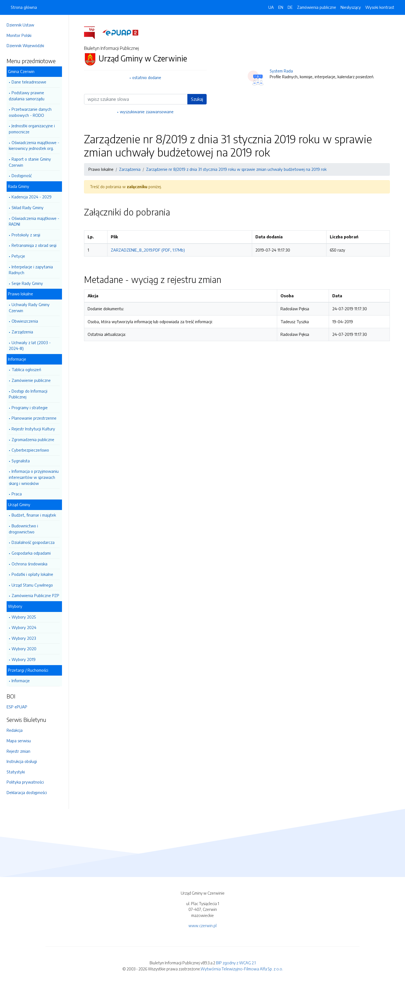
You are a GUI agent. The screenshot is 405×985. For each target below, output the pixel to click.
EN (280, 7)
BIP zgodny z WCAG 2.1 (236, 962)
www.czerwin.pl (202, 925)
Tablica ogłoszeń (26, 369)
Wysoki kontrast (379, 7)
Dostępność (22, 175)
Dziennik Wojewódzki (25, 45)
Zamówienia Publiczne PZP (35, 595)
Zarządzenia (22, 331)
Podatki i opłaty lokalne (32, 574)
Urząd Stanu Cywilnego (32, 584)
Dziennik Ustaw (20, 24)
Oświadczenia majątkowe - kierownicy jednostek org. (34, 145)
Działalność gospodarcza (33, 542)
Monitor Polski (19, 35)
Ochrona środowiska (29, 563)
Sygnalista (21, 460)
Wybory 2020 (24, 648)
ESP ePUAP (17, 706)
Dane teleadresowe (29, 81)
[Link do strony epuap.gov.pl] (120, 32)
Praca (17, 493)
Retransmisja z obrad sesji (34, 245)
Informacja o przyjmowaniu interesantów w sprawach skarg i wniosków (34, 477)
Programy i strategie (30, 407)
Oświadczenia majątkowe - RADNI (34, 221)
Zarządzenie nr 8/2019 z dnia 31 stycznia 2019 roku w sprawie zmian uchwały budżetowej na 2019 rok (236, 169)
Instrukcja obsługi (22, 761)
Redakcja (15, 730)
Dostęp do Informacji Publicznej (28, 394)
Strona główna (24, 7)
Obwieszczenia (25, 321)
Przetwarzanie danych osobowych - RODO (30, 112)
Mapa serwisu (19, 740)
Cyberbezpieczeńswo (30, 449)
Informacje (21, 680)
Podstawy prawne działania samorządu (26, 95)
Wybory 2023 (24, 638)
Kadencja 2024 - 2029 (32, 196)
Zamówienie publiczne (31, 380)
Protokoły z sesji (26, 234)
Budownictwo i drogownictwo (23, 528)
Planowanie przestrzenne (34, 417)
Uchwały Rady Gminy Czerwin (29, 307)
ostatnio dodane (146, 77)
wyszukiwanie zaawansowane (147, 111)
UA (271, 7)
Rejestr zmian (18, 751)
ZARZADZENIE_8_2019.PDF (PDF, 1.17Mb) (148, 249)
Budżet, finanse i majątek (34, 514)
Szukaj (197, 99)
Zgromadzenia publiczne (33, 439)
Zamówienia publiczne (316, 7)
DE (290, 7)
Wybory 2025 (24, 616)
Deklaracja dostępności (27, 792)
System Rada (281, 70)
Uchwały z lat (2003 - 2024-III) (30, 345)
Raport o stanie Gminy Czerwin (30, 162)
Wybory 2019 (24, 659)
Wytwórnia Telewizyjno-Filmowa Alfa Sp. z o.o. (242, 968)
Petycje (18, 255)
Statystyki (16, 771)
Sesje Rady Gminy (27, 283)
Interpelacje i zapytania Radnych (31, 269)
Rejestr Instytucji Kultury (33, 428)
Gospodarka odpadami (31, 552)
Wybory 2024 (24, 627)
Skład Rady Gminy (28, 207)
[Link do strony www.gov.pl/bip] (92, 32)
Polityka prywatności (25, 781)
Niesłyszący (351, 7)
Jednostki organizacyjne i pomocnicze (32, 128)
